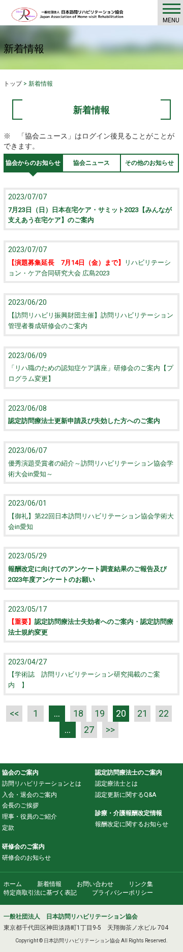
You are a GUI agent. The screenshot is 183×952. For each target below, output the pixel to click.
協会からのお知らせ (33, 162)
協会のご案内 (20, 772)
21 (142, 713)
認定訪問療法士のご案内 (128, 772)
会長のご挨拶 (20, 805)
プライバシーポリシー (122, 892)
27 (89, 729)
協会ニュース (91, 162)
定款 (8, 827)
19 (100, 713)
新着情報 (49, 884)
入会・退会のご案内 (29, 794)
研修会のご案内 (23, 846)
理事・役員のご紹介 (29, 816)
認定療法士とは (116, 783)
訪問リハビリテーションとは (41, 783)
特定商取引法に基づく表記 (40, 892)
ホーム (13, 884)
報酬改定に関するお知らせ (131, 824)
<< (14, 713)
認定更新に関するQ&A (125, 794)
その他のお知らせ (149, 162)
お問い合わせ (95, 884)
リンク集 (141, 884)
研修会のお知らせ (26, 857)
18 (78, 713)
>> (110, 729)
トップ (13, 83)
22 (164, 713)
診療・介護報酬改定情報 (128, 813)
